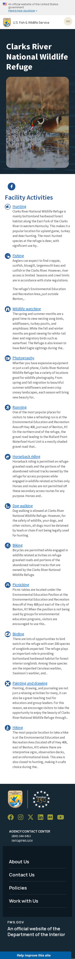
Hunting (19, 206)
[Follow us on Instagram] (22, 817)
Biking (17, 545)
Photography (23, 357)
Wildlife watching (26, 308)
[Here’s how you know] (37, 7)
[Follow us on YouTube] (62, 817)
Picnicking (20, 584)
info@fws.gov (22, 841)
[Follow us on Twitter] (32, 817)
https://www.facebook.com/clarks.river (40, 186)
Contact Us (22, 874)
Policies (18, 888)
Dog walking (22, 505)
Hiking (17, 727)
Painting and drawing (30, 683)
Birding (18, 633)
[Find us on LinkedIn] (42, 817)
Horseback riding (26, 456)
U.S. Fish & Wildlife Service (31, 23)
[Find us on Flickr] (52, 817)
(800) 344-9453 (21, 836)
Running (19, 407)
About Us (19, 861)
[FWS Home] (7, 22)
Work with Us (23, 901)
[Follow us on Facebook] (12, 817)
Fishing (18, 255)
